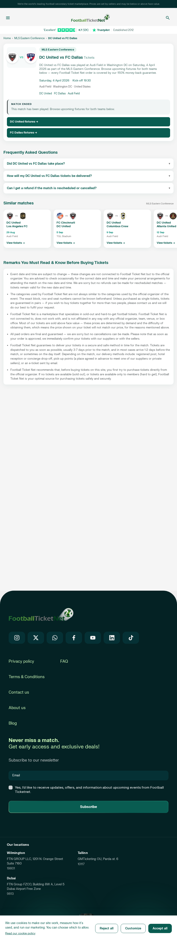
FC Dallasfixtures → (23, 132)
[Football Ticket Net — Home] (87, 18)
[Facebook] (74, 638)
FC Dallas (60, 93)
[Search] (168, 18)
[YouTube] (93, 638)
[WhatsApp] (55, 638)
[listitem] (27, 229)
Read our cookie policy (20, 933)
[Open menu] (7, 17)
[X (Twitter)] (36, 638)
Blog (13, 723)
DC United (45, 93)
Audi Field (74, 93)
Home (7, 38)
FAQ (64, 661)
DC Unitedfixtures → (24, 121)
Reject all (107, 928)
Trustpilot (103, 30)
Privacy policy (21, 661)
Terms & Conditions (26, 676)
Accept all (160, 928)
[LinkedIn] (112, 638)
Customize (133, 928)
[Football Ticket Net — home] (41, 614)
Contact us (19, 692)
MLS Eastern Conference (29, 38)
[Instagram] (17, 638)
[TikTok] (131, 638)
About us (17, 707)
